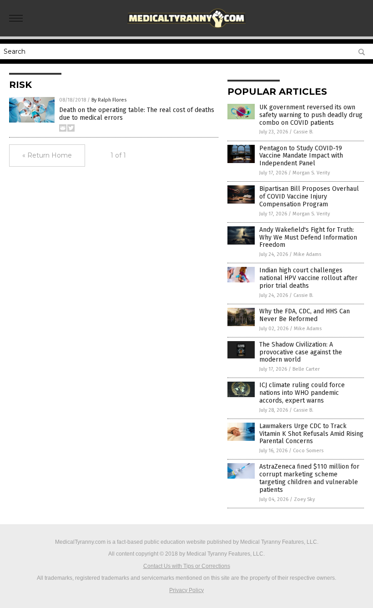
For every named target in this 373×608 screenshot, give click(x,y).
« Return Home (47, 155)
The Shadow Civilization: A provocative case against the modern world (300, 352)
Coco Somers (308, 451)
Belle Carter (306, 369)
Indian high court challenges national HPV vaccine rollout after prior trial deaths (308, 278)
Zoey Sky (304, 499)
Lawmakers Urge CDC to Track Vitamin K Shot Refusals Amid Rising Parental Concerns (311, 433)
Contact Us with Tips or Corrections (186, 566)
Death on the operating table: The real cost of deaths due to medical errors (136, 114)
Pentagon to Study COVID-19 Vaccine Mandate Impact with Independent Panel (301, 156)
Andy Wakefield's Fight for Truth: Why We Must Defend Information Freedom (308, 237)
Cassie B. (303, 132)
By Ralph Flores (108, 100)
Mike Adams (307, 254)
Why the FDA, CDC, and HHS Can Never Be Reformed (304, 315)
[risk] (186, 30)
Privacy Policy (186, 590)
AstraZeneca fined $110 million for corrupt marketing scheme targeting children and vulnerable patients (309, 478)
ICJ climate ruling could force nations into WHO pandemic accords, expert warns (302, 392)
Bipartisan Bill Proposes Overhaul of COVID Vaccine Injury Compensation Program (309, 196)
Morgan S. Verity (311, 173)
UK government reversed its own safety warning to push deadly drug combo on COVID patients (311, 115)
